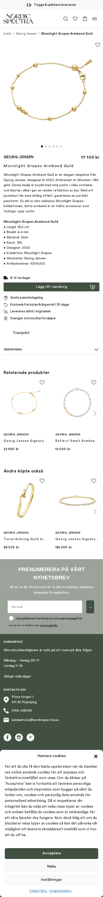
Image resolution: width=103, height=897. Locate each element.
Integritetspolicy (60, 890)
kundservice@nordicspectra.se (35, 720)
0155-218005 (22, 710)
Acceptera (51, 853)
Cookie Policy (38, 890)
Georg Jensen (26, 33)
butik (7, 33)
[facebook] (7, 737)
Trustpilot (21, 333)
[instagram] (19, 737)
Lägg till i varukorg (51, 286)
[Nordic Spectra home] (18, 18)
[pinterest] (30, 737)
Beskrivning (13, 349)
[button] (95, 756)
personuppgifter (49, 625)
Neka (51, 866)
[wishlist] (75, 18)
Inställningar (51, 880)
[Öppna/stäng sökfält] (65, 18)
